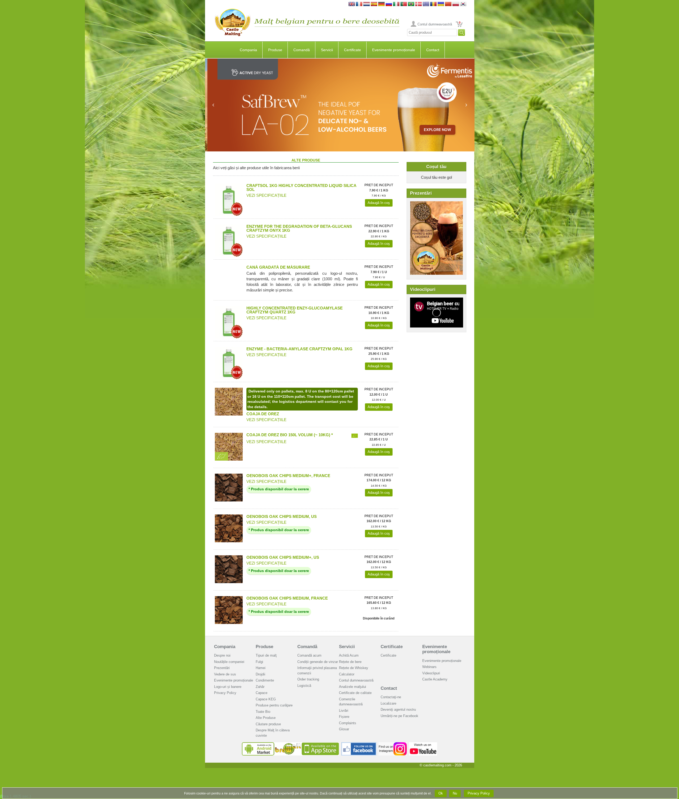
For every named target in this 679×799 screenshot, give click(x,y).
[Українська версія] (441, 4)
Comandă (301, 50)
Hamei (260, 668)
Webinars (429, 667)
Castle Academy (434, 679)
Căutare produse (268, 724)
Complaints (347, 723)
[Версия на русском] (389, 4)
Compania (248, 50)
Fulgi (259, 662)
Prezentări (222, 668)
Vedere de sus (225, 674)
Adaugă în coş (379, 203)
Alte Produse (266, 718)
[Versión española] (374, 4)
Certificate (352, 50)
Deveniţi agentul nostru (398, 709)
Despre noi (222, 655)
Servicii (327, 50)
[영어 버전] (463, 4)
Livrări (343, 711)
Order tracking (308, 679)
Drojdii (260, 674)
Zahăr (260, 687)
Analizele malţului (352, 687)
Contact (432, 50)
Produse (275, 50)
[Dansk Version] (418, 4)
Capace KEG (266, 699)
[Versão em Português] (404, 4)
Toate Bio (263, 712)
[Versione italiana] (396, 4)
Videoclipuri (431, 673)
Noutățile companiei (229, 662)
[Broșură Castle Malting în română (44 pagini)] (436, 204)
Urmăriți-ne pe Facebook (399, 716)
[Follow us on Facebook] (359, 744)
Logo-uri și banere (227, 687)
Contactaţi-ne (391, 697)
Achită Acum (349, 655)
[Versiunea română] (433, 4)
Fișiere (344, 717)
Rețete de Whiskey (353, 668)
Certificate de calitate (355, 693)
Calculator (346, 674)
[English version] (352, 4)
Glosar (344, 729)
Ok (440, 793)
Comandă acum (309, 655)
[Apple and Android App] (290, 744)
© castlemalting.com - (441, 765)
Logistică (304, 686)
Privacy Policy (225, 693)
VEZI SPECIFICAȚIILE (266, 195)
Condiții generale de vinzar (317, 662)
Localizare (388, 703)
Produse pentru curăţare (274, 705)
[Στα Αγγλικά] (426, 4)
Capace (261, 693)
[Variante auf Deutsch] (381, 4)
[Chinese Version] (448, 4)
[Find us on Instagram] (392, 744)
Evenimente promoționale (393, 50)
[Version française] (359, 4)
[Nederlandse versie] (366, 4)
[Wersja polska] (455, 4)
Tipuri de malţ (266, 655)
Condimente (265, 680)
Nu (455, 793)
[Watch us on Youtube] (423, 744)
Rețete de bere (350, 662)
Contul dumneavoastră (434, 24)
